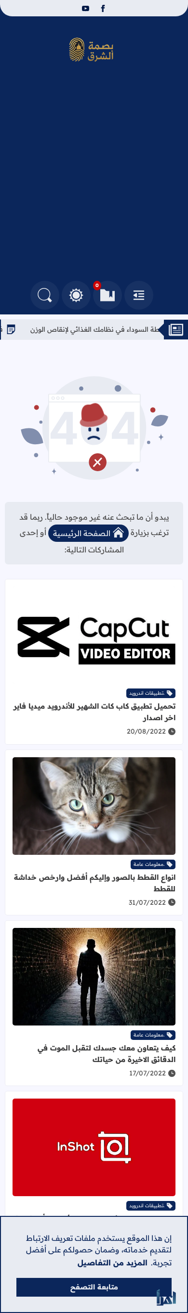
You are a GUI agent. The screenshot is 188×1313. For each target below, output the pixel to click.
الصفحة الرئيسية (81, 533)
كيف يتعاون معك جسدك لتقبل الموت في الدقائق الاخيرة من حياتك (106, 1053)
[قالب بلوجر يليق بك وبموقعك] (166, 1297)
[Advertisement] (94, 182)
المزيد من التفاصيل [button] (113, 1262)
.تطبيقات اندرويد (146, 693)
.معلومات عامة (149, 864)
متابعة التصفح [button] (94, 1287)
